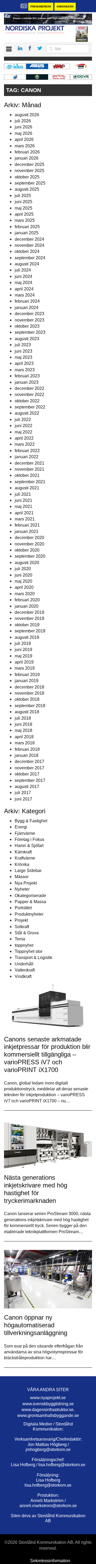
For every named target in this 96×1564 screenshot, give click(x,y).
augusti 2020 (27, 562)
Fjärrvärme (25, 833)
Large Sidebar (28, 870)
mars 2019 (25, 668)
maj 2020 (23, 581)
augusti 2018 (27, 712)
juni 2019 (23, 649)
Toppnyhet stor (28, 951)
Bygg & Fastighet (31, 821)
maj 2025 (23, 208)
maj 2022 (23, 432)
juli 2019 (23, 643)
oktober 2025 (27, 177)
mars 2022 (25, 444)
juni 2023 (23, 351)
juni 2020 (23, 575)
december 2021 (29, 463)
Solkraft (22, 926)
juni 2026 (23, 127)
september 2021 (30, 481)
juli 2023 (23, 345)
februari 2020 (27, 600)
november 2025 (29, 170)
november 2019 (29, 618)
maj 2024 (23, 282)
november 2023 (29, 320)
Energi (21, 827)
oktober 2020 (27, 550)
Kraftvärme (25, 858)
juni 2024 (23, 276)
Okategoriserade (30, 895)
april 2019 (24, 662)
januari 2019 (26, 680)
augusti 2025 (27, 189)
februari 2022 (27, 450)
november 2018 (29, 693)
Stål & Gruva (27, 933)
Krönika (22, 864)
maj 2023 (23, 357)
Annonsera (65, 6)
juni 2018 (23, 724)
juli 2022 (23, 419)
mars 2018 (25, 743)
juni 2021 (23, 500)
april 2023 (24, 363)
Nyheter (22, 889)
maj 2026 (23, 133)
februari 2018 (27, 749)
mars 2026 (25, 146)
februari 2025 (27, 226)
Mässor (22, 876)
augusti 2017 (27, 786)
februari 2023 (27, 376)
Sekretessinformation (50, 1560)
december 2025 (29, 164)
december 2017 (29, 761)
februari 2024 (27, 301)
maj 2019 (23, 656)
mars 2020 (25, 593)
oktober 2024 (27, 251)
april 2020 (24, 587)
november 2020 (29, 544)
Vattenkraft (25, 970)
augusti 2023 (27, 338)
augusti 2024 (27, 264)
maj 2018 (23, 730)
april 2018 (24, 737)
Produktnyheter (29, 914)
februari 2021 (27, 525)
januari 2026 (26, 158)
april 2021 (24, 513)
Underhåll (24, 964)
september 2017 (30, 780)
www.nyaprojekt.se (48, 1397)
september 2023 (30, 332)
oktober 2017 (27, 774)
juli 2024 (23, 270)
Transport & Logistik (33, 957)
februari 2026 (27, 152)
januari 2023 (26, 382)
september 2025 (30, 183)
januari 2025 (26, 233)
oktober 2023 (27, 326)
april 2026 (24, 139)
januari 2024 (26, 307)
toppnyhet (24, 945)
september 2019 (30, 631)
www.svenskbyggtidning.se (48, 1404)
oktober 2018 (27, 699)
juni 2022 (23, 425)
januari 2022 (26, 456)
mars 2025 (25, 220)
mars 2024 (25, 295)
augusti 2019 (27, 637)
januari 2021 (26, 531)
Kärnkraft (23, 852)
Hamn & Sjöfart (29, 845)
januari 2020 (26, 606)
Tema (20, 939)
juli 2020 (23, 568)
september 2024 (30, 258)
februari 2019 (27, 674)
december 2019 (29, 612)
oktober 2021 (27, 475)
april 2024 (24, 289)
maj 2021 (23, 506)
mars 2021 (25, 519)
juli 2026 (23, 121)
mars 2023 (25, 370)
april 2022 (24, 438)
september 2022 (30, 407)
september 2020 (30, 556)
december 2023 (29, 313)
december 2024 (29, 239)
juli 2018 (23, 718)
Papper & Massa (30, 901)
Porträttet (23, 908)
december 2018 (29, 687)
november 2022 (29, 394)
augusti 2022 (27, 413)
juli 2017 (23, 792)
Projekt (21, 920)
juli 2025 (23, 195)
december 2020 (29, 537)
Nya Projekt (26, 883)
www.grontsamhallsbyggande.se (48, 1415)
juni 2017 (23, 799)
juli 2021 (23, 494)
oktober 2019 (27, 625)
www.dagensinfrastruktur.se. (48, 1409)
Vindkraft (23, 976)
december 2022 (29, 388)
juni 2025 (23, 201)
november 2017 (29, 768)
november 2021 (29, 469)
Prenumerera (40, 6)
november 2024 (29, 245)
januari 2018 (26, 755)
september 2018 (30, 705)
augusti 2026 (27, 114)
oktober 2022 (27, 401)
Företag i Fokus (29, 839)
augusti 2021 (27, 488)
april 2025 (24, 214)
